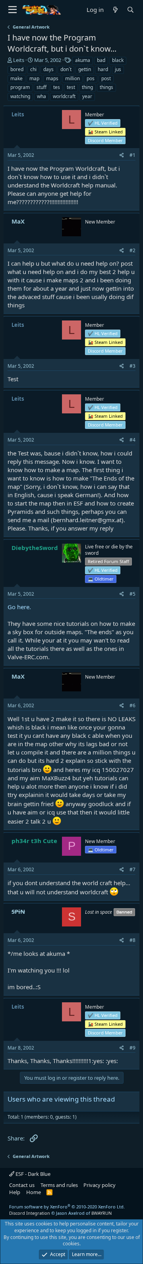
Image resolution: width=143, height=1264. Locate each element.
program (20, 87)
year (87, 96)
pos (91, 78)
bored (16, 69)
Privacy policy (99, 1185)
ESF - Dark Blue (32, 1173)
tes (56, 87)
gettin (84, 69)
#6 (132, 705)
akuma (82, 60)
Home (33, 1192)
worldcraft (64, 96)
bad (101, 60)
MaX (18, 221)
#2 (132, 250)
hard (103, 69)
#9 (132, 1047)
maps (52, 78)
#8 (132, 940)
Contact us (22, 1185)
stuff (41, 87)
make (16, 78)
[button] (12, 10)
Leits (18, 60)
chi (33, 69)
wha (41, 96)
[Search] (130, 9)
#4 (132, 439)
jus (118, 69)
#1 (132, 155)
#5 (132, 594)
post (106, 78)
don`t (66, 69)
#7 (132, 869)
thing (87, 87)
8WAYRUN (101, 1213)
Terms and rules (59, 1185)
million (72, 78)
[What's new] (115, 9)
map (34, 78)
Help (14, 1192)
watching (20, 96)
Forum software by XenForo (67, 1207)
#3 (132, 366)
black (118, 60)
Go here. (19, 607)
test (71, 87)
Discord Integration (29, 1213)
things (106, 87)
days (48, 69)
